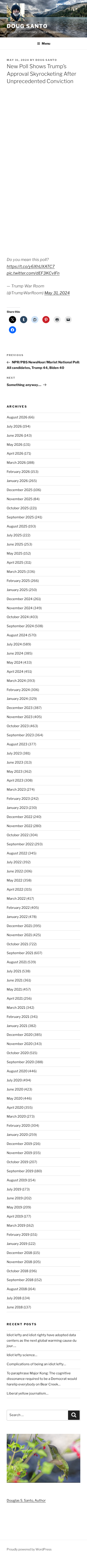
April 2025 (15, 563)
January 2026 (17, 481)
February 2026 (18, 472)
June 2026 (15, 436)
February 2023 (18, 799)
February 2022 (18, 908)
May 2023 (15, 772)
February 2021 (18, 1017)
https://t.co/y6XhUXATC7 (31, 266)
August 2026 (17, 417)
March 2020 (16, 1116)
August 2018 (17, 1289)
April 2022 (15, 889)
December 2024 (20, 599)
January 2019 (17, 1244)
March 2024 (16, 681)
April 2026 (15, 454)
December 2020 (20, 1035)
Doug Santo (27, 26)
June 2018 (15, 1307)
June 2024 (15, 653)
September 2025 (20, 517)
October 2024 (18, 617)
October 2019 (17, 1162)
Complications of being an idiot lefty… (36, 1364)
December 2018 (19, 1253)
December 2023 (20, 708)
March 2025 (16, 572)
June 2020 (15, 1089)
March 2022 (16, 899)
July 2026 (14, 426)
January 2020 (17, 1135)
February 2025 (18, 581)
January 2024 (17, 699)
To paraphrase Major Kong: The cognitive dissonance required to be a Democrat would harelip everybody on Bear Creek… (42, 1378)
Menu (46, 43)
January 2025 (17, 590)
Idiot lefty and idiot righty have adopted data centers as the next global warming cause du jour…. (42, 1340)
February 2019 (18, 1235)
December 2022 (19, 817)
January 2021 (17, 1026)
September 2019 (20, 1171)
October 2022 (18, 835)
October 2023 (18, 726)
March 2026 (16, 463)
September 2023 (20, 735)
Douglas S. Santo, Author (26, 1500)
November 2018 (19, 1262)
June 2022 (15, 871)
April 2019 (15, 1216)
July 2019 (14, 1189)
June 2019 (15, 1198)
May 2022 (14, 880)
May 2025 (15, 553)
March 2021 (16, 1008)
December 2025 (20, 490)
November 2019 (19, 1153)
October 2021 (17, 944)
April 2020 (15, 1108)
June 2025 (15, 544)
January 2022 (17, 917)
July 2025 (14, 535)
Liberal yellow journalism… (27, 1393)
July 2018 (14, 1298)
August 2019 (17, 1180)
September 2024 (20, 626)
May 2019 (14, 1207)
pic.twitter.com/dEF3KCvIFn (33, 273)
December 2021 (19, 926)
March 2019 (16, 1226)
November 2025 (20, 499)
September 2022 (20, 844)
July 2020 (14, 1080)
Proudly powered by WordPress (29, 1549)
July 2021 (14, 971)
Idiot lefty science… (22, 1355)
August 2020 (17, 1071)
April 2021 (15, 999)
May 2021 (14, 989)
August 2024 (17, 635)
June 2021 (15, 980)
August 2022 (17, 853)
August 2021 (17, 962)
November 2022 (19, 826)
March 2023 (16, 790)
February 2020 (18, 1126)
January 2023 (17, 808)
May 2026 (15, 445)
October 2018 (17, 1271)
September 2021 (20, 953)
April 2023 (15, 780)
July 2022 (14, 862)
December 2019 (19, 1144)
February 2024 (18, 690)
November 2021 (19, 935)
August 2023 (17, 744)
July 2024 (14, 644)
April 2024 (15, 672)
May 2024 (15, 663)
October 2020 (18, 1053)
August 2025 (17, 526)
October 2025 (18, 508)
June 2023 (15, 762)
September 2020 (20, 1062)
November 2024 (20, 608)
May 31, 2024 (57, 293)
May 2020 (15, 1098)
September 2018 (20, 1280)
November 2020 (20, 1044)
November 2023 (20, 717)
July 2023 (14, 753)
